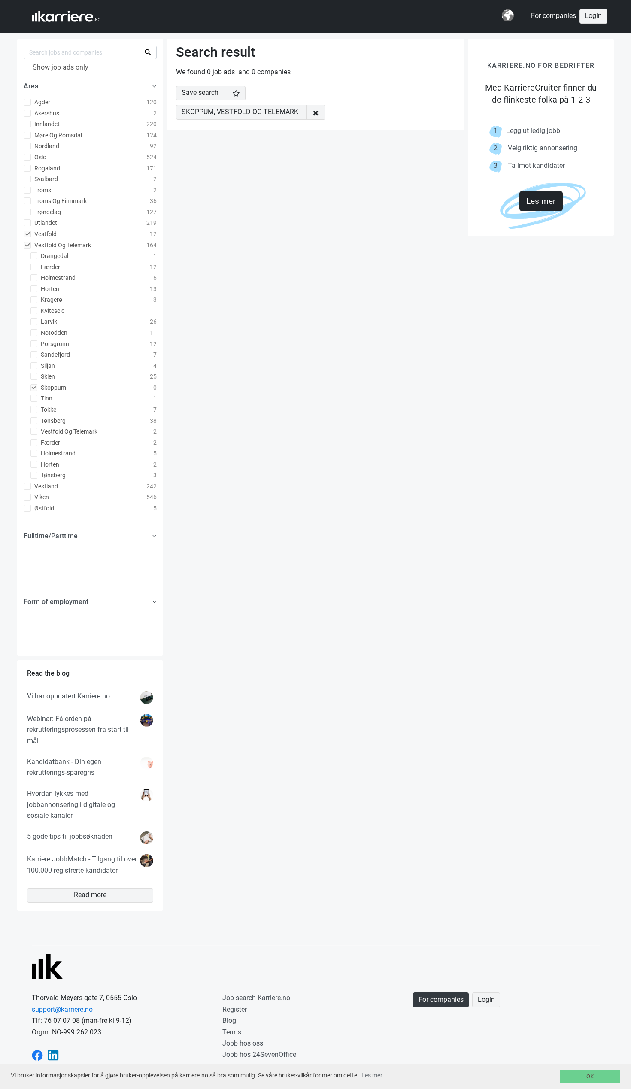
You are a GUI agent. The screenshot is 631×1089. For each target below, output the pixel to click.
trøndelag (47, 212)
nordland (46, 146)
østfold (43, 508)
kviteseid (52, 310)
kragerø (50, 299)
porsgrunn (54, 343)
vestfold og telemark (62, 245)
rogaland (46, 168)
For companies (553, 16)
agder (41, 102)
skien (47, 376)
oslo (39, 157)
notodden (53, 332)
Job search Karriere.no (256, 998)
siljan (47, 365)
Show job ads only (60, 67)
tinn (45, 398)
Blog (229, 1020)
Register (234, 1009)
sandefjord (54, 354)
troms (42, 190)
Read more (90, 895)
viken (41, 497)
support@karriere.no (62, 1009)
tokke (47, 409)
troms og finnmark (60, 200)
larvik (48, 321)
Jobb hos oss (242, 1043)
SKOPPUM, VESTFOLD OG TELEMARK (240, 112)
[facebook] (37, 1054)
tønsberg (52, 420)
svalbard (45, 179)
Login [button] (593, 16)
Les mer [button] (371, 1075)
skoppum (52, 387)
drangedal (53, 255)
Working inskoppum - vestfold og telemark (74, 16)
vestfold (45, 234)
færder (49, 267)
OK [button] (590, 1076)
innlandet (46, 124)
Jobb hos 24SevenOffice (259, 1054)
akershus (46, 113)
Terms (231, 1032)
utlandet (45, 222)
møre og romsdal (57, 135)
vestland (45, 486)
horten (49, 288)
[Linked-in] (53, 1054)
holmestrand (57, 277)
